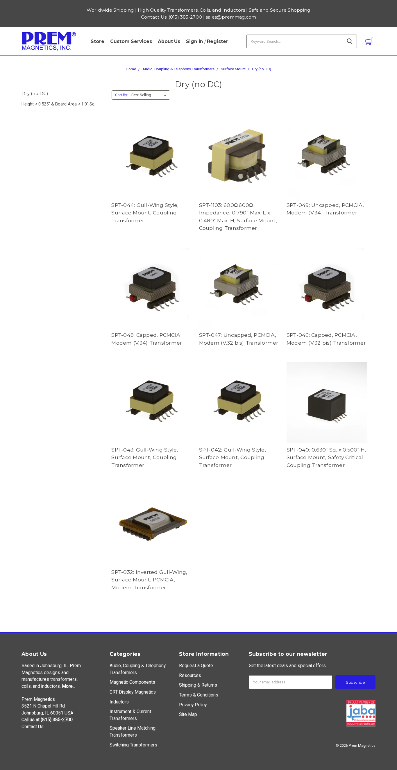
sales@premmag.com (231, 17)
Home (131, 69)
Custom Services (131, 41)
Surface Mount (233, 69)
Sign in (194, 41)
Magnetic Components (132, 682)
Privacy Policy (193, 705)
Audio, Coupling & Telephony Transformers (178, 69)
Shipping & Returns (198, 685)
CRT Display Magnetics (133, 692)
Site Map (188, 714)
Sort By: (121, 95)
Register (217, 41)
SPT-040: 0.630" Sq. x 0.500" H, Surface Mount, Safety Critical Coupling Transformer (326, 457)
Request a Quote (196, 665)
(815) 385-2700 (185, 17)
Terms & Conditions (198, 695)
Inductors (119, 702)
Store (97, 41)
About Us (169, 41)
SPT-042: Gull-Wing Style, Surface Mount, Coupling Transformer (232, 457)
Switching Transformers (133, 745)
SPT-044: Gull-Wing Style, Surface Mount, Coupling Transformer (144, 212)
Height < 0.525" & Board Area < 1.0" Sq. (58, 104)
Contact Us (33, 726)
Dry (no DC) (261, 69)
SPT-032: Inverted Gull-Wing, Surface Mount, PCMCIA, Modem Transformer (149, 579)
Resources (190, 675)
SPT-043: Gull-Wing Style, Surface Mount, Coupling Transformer (144, 457)
